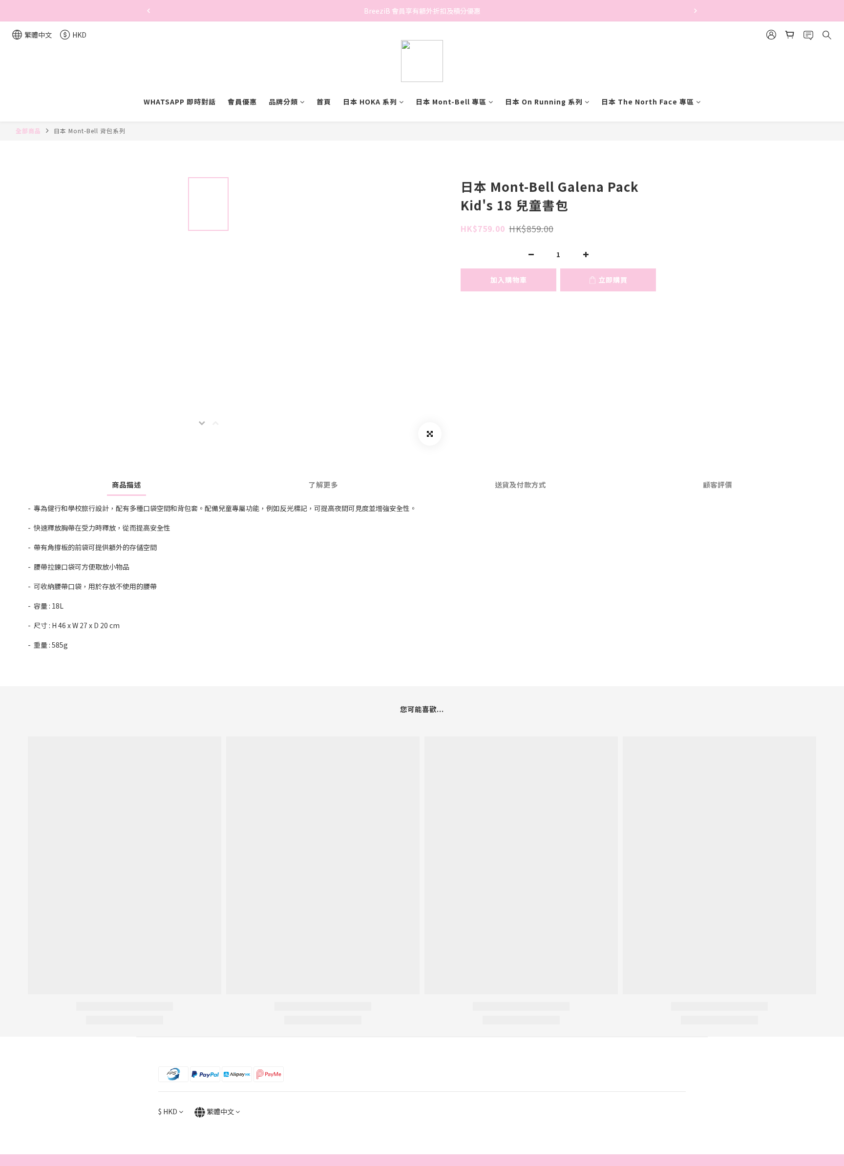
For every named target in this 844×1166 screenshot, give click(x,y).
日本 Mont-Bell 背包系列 (90, 130)
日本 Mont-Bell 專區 (451, 101)
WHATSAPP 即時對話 (180, 101)
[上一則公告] (148, 10)
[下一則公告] (695, 10)
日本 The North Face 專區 (647, 101)
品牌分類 (283, 101)
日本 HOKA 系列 (370, 101)
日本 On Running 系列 (544, 101)
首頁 (323, 101)
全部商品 (28, 130)
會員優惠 (242, 101)
